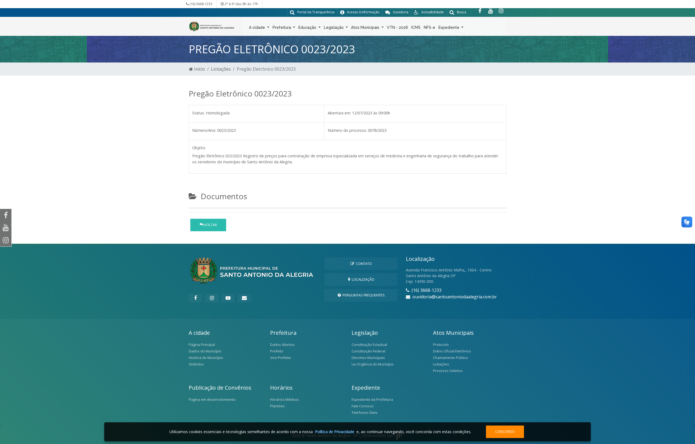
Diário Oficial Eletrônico (452, 351)
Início (199, 69)
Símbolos (196, 364)
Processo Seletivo (448, 370)
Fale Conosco (363, 406)
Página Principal (202, 344)
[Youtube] (490, 11)
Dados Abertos (282, 344)
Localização (362, 279)
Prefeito (276, 351)
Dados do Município (205, 351)
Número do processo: (347, 130)
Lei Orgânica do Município (373, 364)
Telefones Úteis (365, 412)
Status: (198, 112)
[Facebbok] (195, 298)
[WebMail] (244, 298)
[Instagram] (501, 11)
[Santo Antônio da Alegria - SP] (212, 26)
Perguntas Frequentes (363, 295)
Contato (363, 263)
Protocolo (441, 344)
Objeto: (199, 147)
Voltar (210, 224)
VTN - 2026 (397, 27)
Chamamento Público (450, 357)
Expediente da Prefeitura (372, 399)
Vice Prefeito (280, 357)
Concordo (505, 431)
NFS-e (429, 27)
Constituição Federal (368, 351)
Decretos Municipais (368, 357)
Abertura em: (339, 112)
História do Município (206, 357)
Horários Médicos (284, 399)
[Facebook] (480, 11)
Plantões (277, 406)
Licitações (221, 69)
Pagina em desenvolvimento (212, 399)
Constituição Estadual (369, 344)
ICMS (416, 27)
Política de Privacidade (334, 431)
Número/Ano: (204, 130)
